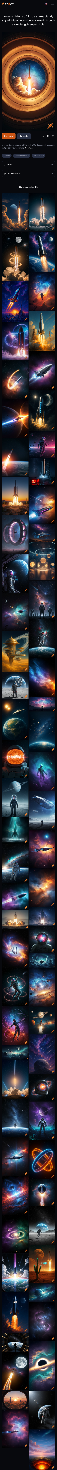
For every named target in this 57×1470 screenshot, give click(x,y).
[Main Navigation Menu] (52, 4)
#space (6, 156)
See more (29, 148)
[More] (43, 136)
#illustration (39, 156)
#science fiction (21, 156)
